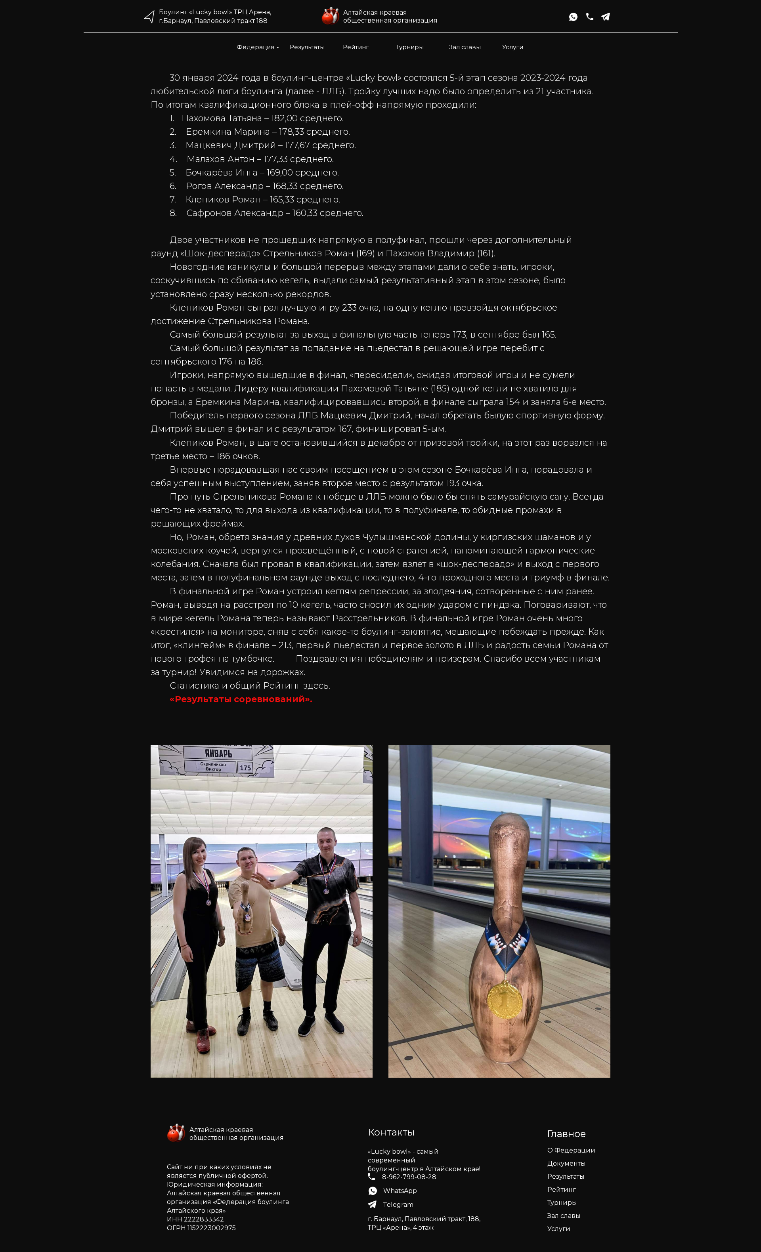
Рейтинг (356, 47)
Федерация (255, 47)
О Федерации (571, 1150)
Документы (566, 1163)
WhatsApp (400, 1191)
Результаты (307, 47)
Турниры (410, 47)
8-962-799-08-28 (409, 1177)
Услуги (512, 47)
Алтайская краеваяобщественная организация (390, 16)
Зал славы (465, 47)
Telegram (398, 1204)
